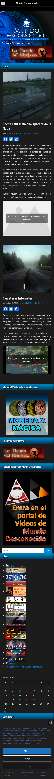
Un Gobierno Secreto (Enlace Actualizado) (24, 666)
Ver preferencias (27, 766)
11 (13, 695)
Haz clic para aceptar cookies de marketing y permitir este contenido (27, 218)
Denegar (27, 758)
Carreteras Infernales (17, 298)
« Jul (4, 711)
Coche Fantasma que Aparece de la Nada (27, 126)
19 (20, 699)
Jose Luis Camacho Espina (28, 133)
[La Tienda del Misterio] (31, 52)
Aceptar (27, 750)
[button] (49, 722)
